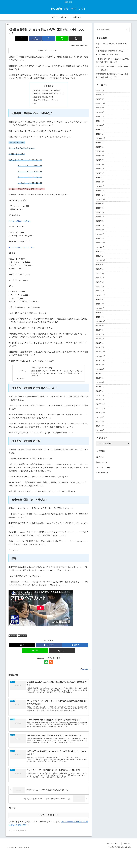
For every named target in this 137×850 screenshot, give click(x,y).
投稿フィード (101, 462)
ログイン (99, 457)
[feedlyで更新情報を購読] (46, 662)
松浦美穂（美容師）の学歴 (43, 97)
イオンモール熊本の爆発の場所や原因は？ (111, 45)
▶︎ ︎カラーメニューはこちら (20, 221)
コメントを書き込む (48, 815)
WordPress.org (102, 473)
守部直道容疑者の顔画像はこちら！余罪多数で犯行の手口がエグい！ (112, 75)
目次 (46, 86)
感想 (35, 103)
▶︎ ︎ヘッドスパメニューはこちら (21, 247)
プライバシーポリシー (113, 843)
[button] (75, 38)
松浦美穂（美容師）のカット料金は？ (47, 90)
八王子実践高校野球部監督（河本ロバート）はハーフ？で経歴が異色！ (112, 52)
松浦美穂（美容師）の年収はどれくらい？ (49, 94)
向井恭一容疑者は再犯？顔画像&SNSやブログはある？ (112, 68)
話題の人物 (23, 635)
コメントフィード (103, 468)
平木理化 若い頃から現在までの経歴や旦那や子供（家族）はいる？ (112, 60)
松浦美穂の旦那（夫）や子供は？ (46, 100)
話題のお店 (14, 635)
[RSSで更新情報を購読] (51, 662)
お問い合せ (126, 843)
